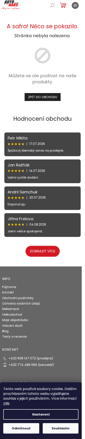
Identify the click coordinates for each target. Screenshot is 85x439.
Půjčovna (9, 287)
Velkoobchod (12, 314)
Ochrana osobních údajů (21, 303)
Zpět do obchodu (42, 97)
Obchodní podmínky (18, 298)
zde (6, 403)
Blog (5, 331)
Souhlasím (60, 428)
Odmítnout (21, 428)
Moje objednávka (15, 320)
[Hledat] (52, 5)
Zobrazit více (42, 251)
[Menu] (75, 5)
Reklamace (10, 309)
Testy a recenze (14, 336)
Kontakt (8, 292)
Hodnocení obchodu (42, 119)
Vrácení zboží (12, 325)
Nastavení (41, 414)
